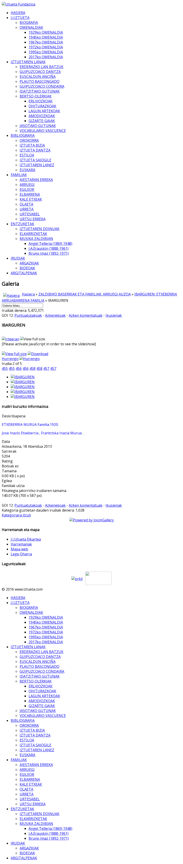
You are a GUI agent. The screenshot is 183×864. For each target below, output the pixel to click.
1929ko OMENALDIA (46, 32)
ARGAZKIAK (29, 263)
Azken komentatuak (85, 315)
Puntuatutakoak (28, 315)
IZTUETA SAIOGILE (35, 160)
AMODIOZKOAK (42, 115)
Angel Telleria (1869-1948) (50, 243)
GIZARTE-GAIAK (42, 120)
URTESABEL (30, 214)
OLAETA (26, 204)
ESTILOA (27, 155)
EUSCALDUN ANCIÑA (38, 76)
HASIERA (18, 12)
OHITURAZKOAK (42, 106)
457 (46, 368)
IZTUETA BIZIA (32, 145)
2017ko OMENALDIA (46, 56)
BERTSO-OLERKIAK (36, 96)
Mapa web (19, 549)
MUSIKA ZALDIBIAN (36, 238)
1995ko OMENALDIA (46, 52)
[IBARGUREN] (23, 377)
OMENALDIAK (31, 27)
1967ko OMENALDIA (46, 42)
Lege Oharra (21, 554)
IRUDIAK (18, 258)
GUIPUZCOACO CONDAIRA (42, 86)
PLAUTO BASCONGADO (39, 81)
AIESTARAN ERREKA (36, 179)
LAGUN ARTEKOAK (44, 110)
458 (32, 368)
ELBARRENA (30, 194)
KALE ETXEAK (31, 199)
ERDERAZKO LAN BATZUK (41, 66)
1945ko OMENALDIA (46, 37)
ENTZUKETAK (22, 223)
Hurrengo (10, 358)
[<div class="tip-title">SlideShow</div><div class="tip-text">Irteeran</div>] (10, 339)
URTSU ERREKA (33, 219)
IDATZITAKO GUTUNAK (40, 91)
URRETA (26, 209)
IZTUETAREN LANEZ (37, 164)
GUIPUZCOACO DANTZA (40, 71)
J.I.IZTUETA (20, 17)
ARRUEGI (27, 184)
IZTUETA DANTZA (35, 150)
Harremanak (21, 544)
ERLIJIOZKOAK (40, 101)
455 (5, 368)
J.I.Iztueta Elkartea (26, 539)
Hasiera (28, 294)
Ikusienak (114, 315)
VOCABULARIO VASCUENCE (43, 130)
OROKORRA (29, 140)
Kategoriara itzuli (16, 515)
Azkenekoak (55, 315)
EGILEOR (27, 189)
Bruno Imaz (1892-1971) (49, 253)
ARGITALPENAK (24, 273)
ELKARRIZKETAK (33, 233)
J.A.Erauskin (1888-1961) (49, 248)
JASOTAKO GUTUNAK (38, 125)
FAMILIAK (19, 174)
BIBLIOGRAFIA (23, 135)
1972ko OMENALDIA (46, 47)
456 (19, 368)
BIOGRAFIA (29, 22)
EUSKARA (27, 169)
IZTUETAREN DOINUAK (39, 228)
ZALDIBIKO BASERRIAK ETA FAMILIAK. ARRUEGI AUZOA (84, 294)
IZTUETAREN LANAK (28, 61)
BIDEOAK (27, 268)
